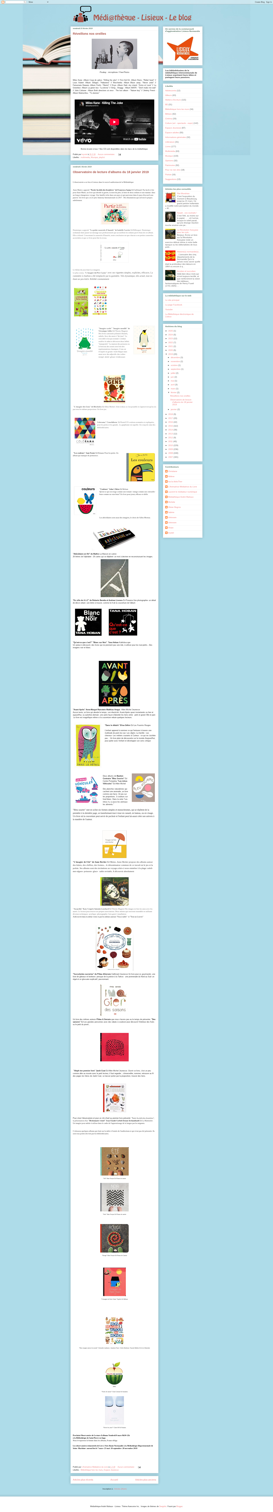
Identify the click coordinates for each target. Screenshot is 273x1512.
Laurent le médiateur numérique (182, 492)
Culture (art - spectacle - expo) (179, 123)
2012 (170, 437)
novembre (175, 361)
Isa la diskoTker (175, 481)
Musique (94, 157)
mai (173, 381)
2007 (170, 457)
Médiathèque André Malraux (181, 497)
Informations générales (175, 137)
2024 (170, 334)
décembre (175, 357)
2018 (170, 414)
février (174, 392)
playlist (102, 157)
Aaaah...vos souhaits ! (187, 213)
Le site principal (172, 300)
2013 (170, 434)
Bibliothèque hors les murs (92, 1470)
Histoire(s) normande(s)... (188, 252)
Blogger (179, 1506)
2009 (170, 449)
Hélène (171, 476)
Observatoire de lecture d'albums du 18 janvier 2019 (111, 172)
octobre (174, 365)
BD (166, 104)
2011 (170, 441)
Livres (168, 146)
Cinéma (168, 118)
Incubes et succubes (186, 271)
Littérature (169, 142)
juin (172, 377)
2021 (170, 346)
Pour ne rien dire (172, 170)
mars (173, 388)
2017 (170, 418)
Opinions (169, 160)
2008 (170, 453)
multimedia (85, 157)
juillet (173, 373)
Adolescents (170, 90)
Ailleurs (168, 95)
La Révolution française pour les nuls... (187, 231)
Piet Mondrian (183, 193)
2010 (170, 445)
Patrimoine (170, 165)
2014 (170, 430)
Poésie (168, 174)
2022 (170, 342)
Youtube (169, 309)
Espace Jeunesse (111, 1470)
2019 (170, 354)
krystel (171, 533)
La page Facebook (173, 305)
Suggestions (170, 179)
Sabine (171, 512)
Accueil (114, 1480)
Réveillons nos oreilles (89, 33)
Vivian (170, 527)
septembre (176, 369)
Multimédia (170, 151)
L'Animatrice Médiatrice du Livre (182, 486)
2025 (170, 331)
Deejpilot (162, 1506)
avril (173, 384)
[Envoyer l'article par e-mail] (119, 154)
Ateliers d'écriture (173, 100)
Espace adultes (172, 132)
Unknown (172, 517)
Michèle (171, 502)
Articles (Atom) (120, 1489)
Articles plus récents (83, 1480)
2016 (170, 422)
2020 (170, 350)
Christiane (172, 471)
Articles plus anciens (145, 1480)
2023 (170, 338)
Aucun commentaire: (106, 154)
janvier (174, 409)
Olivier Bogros (174, 507)
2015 (170, 426)
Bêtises (168, 114)
